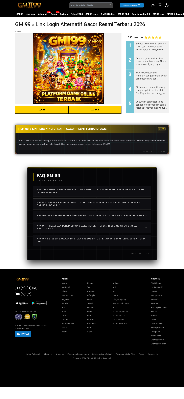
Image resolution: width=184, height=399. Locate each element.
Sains (64, 327)
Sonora (154, 315)
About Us (48, 354)
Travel (90, 303)
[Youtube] (17, 294)
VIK (114, 287)
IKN (63, 307)
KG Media (155, 299)
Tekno (64, 315)
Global (64, 291)
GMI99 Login (91, 14)
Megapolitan (67, 295)
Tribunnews (156, 335)
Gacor (54, 14)
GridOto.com (156, 323)
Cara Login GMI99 (141, 14)
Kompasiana (156, 295)
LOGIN (42, 109)
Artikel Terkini (118, 315)
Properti (90, 291)
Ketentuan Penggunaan (78, 354)
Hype (89, 299)
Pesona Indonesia (121, 303)
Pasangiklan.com (158, 307)
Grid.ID (154, 319)
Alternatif (43, 14)
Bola (64, 311)
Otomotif (66, 319)
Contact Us (153, 354)
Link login (31, 14)
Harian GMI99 (157, 287)
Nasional (66, 287)
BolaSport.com (157, 327)
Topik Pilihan (118, 319)
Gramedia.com (157, 340)
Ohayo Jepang (119, 299)
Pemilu (65, 303)
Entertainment (68, 323)
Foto (89, 327)
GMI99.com (156, 283)
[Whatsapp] (23, 294)
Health (65, 331)
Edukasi (90, 319)
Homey (90, 307)
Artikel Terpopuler (120, 311)
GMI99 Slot (123, 14)
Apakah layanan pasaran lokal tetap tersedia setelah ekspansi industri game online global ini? (92, 204)
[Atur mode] (153, 5)
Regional (65, 299)
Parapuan (91, 323)
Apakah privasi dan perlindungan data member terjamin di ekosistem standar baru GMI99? (92, 227)
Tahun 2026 (76, 14)
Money (90, 283)
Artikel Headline (119, 323)
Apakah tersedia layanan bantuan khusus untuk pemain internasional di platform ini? (92, 240)
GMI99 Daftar (108, 14)
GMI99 (19, 14)
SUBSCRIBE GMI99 (130, 5)
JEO (114, 291)
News (64, 283)
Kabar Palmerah (33, 354)
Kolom (115, 283)
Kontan (154, 311)
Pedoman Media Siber (125, 354)
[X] (23, 288)
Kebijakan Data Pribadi (102, 354)
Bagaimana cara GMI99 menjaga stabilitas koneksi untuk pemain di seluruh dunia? (92, 215)
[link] (159, 5)
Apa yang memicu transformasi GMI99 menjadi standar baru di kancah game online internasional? (92, 191)
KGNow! (154, 303)
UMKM (90, 315)
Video (89, 331)
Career (142, 354)
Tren (89, 287)
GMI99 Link (158, 14)
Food (89, 311)
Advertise (60, 354)
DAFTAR (95, 109)
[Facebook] (17, 288)
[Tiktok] (29, 294)
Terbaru (64, 14)
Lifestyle (91, 295)
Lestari (116, 295)
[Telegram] (29, 288)
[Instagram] (34, 288)
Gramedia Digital (158, 344)
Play (115, 307)
